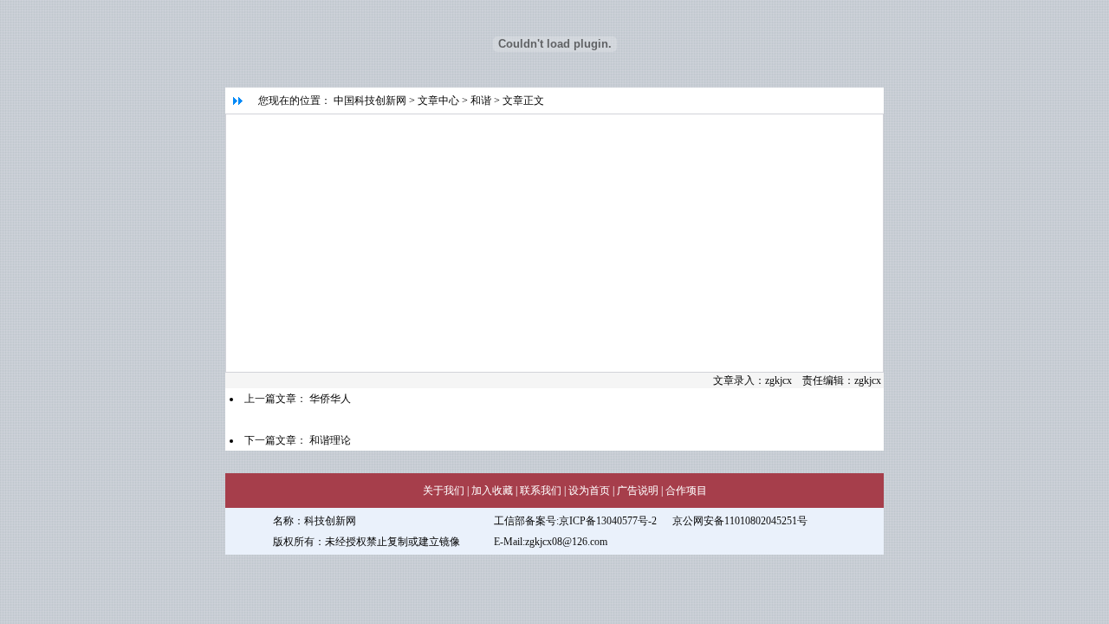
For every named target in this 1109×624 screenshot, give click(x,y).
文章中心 (438, 100)
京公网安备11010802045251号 (739, 521)
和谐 (480, 100)
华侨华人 (330, 399)
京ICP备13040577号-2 (608, 521)
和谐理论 (330, 440)
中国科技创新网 (370, 100)
